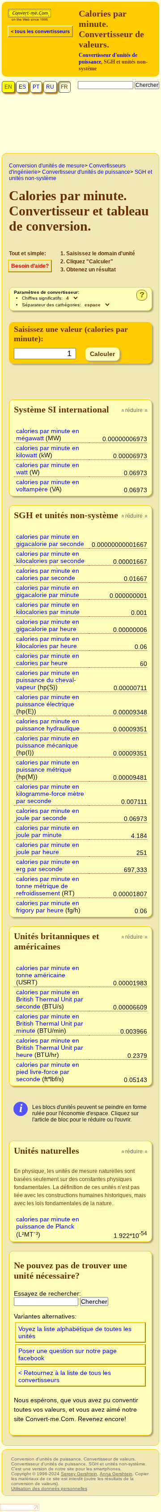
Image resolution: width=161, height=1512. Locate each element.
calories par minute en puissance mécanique (47, 742)
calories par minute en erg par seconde (47, 865)
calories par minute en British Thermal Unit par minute (49, 1023)
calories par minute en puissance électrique (47, 700)
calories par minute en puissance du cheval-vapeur (47, 680)
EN (8, 87)
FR (64, 87)
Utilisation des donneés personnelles (49, 1488)
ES (22, 87)
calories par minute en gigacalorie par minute (47, 591)
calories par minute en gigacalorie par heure (47, 625)
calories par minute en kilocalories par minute (48, 608)
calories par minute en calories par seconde (47, 574)
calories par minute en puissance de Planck (47, 1223)
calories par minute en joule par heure (47, 848)
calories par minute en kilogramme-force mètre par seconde (50, 793)
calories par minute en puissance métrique (47, 766)
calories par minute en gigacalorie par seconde (50, 540)
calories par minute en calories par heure (47, 659)
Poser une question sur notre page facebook (67, 1354)
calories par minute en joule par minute (47, 831)
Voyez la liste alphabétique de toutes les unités (74, 1332)
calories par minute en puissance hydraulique (48, 724)
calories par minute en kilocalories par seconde (50, 557)
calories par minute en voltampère (47, 485)
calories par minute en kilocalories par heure (47, 642)
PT (36, 87)
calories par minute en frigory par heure (47, 906)
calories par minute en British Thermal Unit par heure (49, 1047)
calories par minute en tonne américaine (47, 971)
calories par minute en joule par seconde (47, 814)
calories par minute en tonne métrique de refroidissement (47, 886)
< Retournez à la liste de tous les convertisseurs (64, 1376)
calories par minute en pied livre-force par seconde (47, 1071)
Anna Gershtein (116, 1473)
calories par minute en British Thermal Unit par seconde (49, 999)
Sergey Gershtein (79, 1473)
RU (50, 87)
